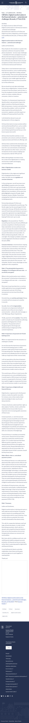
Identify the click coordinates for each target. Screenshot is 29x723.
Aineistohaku (9, 689)
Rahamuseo (8, 671)
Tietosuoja (8, 658)
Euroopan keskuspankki (11, 684)
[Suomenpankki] (16, 2)
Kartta (7, 627)
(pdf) (3, 37)
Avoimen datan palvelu (11, 686)
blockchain (17, 609)
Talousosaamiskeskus (11, 673)
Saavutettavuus (9, 661)
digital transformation (16, 612)
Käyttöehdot (9, 656)
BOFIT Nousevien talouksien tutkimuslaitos (16, 676)
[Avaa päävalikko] (4, 3)
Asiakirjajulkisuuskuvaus (11, 663)
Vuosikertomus (9, 679)
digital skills (4, 616)
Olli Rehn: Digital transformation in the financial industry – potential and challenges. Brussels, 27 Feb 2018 (14, 599)
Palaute (7, 653)
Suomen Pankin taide (10, 691)
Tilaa (9, 647)
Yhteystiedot (9, 626)
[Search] (25, 2)
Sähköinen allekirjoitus (11, 666)
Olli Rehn (4, 609)
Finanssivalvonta (10, 681)
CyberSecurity (5, 612)
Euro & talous (9, 668)
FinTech (10, 609)
